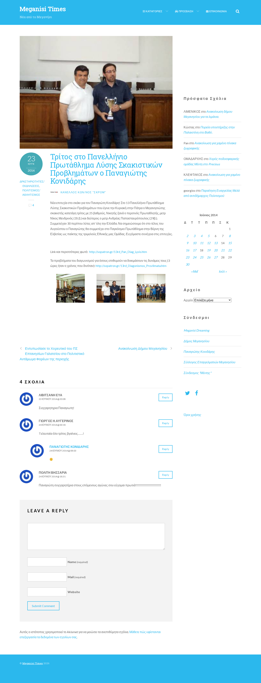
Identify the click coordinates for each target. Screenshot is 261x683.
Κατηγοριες (153, 11)
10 (194, 243)
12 (208, 243)
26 (208, 257)
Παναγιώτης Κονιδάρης (69, 446)
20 (215, 250)
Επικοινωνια (218, 11)
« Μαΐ (194, 271)
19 (208, 250)
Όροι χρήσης (192, 414)
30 (187, 264)
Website (74, 592)
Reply (165, 397)
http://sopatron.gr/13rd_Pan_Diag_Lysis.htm (118, 251)
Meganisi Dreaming (196, 330)
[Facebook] (196, 393)
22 (230, 250)
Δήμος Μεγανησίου (196, 341)
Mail (77, 577)
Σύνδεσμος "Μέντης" (197, 373)
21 (223, 250)
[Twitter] (187, 393)
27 (215, 257)
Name (78, 562)
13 (215, 243)
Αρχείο (188, 300)
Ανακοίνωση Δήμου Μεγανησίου (142, 348)
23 (187, 257)
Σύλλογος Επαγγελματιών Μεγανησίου (209, 362)
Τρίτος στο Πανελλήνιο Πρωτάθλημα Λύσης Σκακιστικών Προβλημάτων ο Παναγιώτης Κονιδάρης (106, 169)
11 (201, 243)
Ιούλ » (223, 271)
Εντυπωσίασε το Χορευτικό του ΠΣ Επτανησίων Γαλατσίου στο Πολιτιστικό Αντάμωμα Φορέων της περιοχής (52, 353)
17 (194, 250)
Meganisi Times (32, 663)
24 (194, 257)
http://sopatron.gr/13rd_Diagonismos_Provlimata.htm (131, 265)
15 (230, 243)
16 (187, 250)
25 (201, 257)
